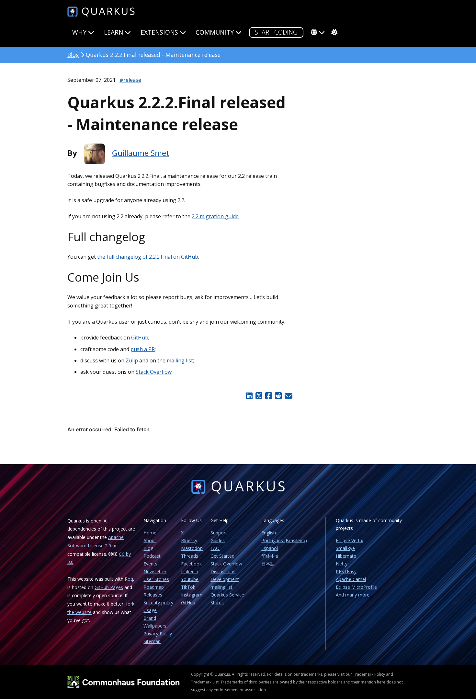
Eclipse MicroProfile (356, 587)
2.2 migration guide (215, 216)
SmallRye (345, 548)
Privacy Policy (157, 633)
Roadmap (153, 587)
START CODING (276, 32)
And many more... (354, 595)
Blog (73, 55)
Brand (149, 618)
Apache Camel (351, 579)
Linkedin (189, 571)
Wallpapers (154, 626)
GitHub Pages (109, 587)
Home (149, 533)
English (268, 533)
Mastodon (192, 548)
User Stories (156, 579)
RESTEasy (346, 571)
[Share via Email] (287, 395)
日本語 (268, 564)
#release (130, 79)
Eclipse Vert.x (349, 540)
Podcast (152, 556)
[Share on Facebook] (268, 395)
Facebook (191, 564)
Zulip (132, 360)
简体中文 (270, 556)
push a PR (142, 349)
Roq (129, 579)
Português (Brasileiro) (284, 540)
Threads (189, 556)
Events (150, 564)
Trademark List (205, 682)
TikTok (188, 587)
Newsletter (154, 571)
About (149, 540)
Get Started (222, 556)
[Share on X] (259, 395)
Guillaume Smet (140, 152)
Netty (341, 564)
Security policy (158, 602)
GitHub (139, 337)
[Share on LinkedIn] (249, 395)
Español (269, 548)
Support (218, 533)
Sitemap (152, 641)
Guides (217, 540)
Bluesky (189, 540)
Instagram (191, 595)
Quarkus (222, 674)
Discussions (222, 571)
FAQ (215, 548)
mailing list (180, 360)
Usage (150, 610)
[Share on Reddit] (278, 395)
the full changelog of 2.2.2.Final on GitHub (147, 256)
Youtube (189, 579)
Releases (152, 595)
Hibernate (346, 556)
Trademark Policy (369, 674)
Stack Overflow (154, 371)
